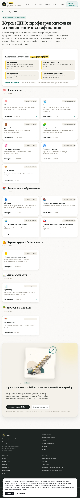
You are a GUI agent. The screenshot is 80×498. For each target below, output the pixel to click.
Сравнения (6, 470)
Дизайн (44, 446)
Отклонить (21, 493)
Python (44, 440)
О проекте (45, 461)
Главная (5, 12)
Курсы (28, 4)
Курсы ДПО (6, 461)
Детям (40, 4)
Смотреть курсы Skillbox (18, 407)
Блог (62, 4)
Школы (47, 4)
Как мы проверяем (71, 4)
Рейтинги (55, 4)
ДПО (34, 4)
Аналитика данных (48, 443)
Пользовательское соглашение (52, 470)
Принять (9, 493)
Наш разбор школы (40, 407)
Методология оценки (49, 458)
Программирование (48, 437)
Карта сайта (45, 464)
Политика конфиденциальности (52, 467)
